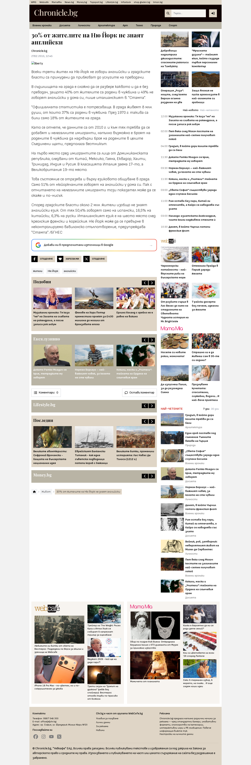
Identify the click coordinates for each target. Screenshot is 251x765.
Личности (84, 25)
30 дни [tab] (215, 408)
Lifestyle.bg (112, 2)
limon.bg (157, 2)
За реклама (102, 726)
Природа (156, 25)
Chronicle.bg (39, 51)
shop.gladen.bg (142, 2)
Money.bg (82, 2)
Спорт (173, 25)
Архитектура (106, 25)
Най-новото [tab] (190, 110)
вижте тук (180, 731)
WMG (33, 2)
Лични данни (103, 722)
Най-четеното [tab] (209, 110)
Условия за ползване (107, 718)
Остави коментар (141, 392)
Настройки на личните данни (176, 734)
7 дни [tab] (206, 408)
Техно (139, 25)
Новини (100, 730)
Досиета (64, 25)
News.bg (69, 2)
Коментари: (48, 392)
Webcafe (44, 2)
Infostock (126, 2)
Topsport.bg (96, 2)
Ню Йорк (53, 271)
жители (37, 271)
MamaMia (57, 2)
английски (70, 271)
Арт (125, 25)
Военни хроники (42, 25)
